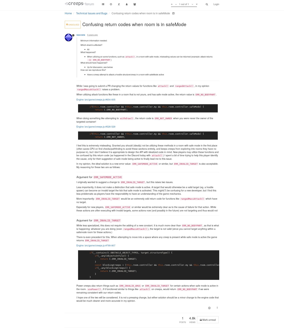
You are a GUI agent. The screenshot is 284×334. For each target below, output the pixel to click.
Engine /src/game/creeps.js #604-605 (95, 99)
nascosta (80, 34)
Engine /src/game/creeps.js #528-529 (95, 126)
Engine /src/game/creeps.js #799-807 (95, 245)
